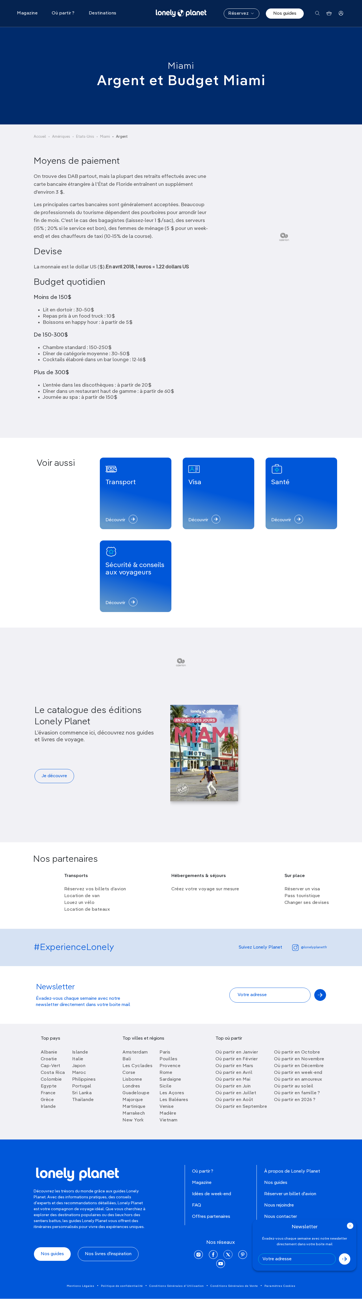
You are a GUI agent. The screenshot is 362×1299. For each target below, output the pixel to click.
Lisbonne (132, 1079)
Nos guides (284, 13)
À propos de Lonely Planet (292, 1171)
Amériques (61, 137)
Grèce (47, 1100)
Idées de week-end (211, 1194)
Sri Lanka (82, 1093)
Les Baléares (174, 1100)
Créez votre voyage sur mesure (205, 889)
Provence (170, 1066)
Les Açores (172, 1093)
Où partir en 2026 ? (295, 1100)
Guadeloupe (135, 1093)
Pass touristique (302, 896)
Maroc (79, 1072)
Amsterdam (135, 1052)
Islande (80, 1052)
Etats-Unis (85, 137)
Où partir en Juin (233, 1086)
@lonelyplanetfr (314, 947)
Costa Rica (53, 1072)
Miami (181, 66)
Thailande (83, 1100)
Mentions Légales (80, 1286)
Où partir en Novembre (299, 1059)
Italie (77, 1059)
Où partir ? (202, 1171)
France (48, 1093)
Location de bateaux (87, 909)
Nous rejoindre (279, 1205)
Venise (167, 1106)
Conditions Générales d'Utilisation (176, 1286)
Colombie (51, 1079)
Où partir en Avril (234, 1072)
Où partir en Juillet (236, 1093)
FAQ (196, 1205)
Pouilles (168, 1059)
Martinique (133, 1106)
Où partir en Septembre (241, 1106)
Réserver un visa (302, 889)
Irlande (48, 1106)
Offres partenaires (211, 1216)
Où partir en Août (234, 1100)
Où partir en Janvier (237, 1052)
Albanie (49, 1052)
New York (133, 1120)
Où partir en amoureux (298, 1079)
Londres (131, 1086)
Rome (166, 1072)
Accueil (40, 137)
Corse (128, 1072)
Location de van (82, 896)
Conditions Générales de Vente (234, 1286)
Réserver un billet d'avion (290, 1194)
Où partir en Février (237, 1059)
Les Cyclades (137, 1066)
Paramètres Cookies (280, 1286)
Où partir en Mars (234, 1066)
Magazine (202, 1182)
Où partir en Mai (233, 1079)
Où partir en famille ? (297, 1093)
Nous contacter (280, 1216)
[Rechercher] (317, 13)
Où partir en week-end (298, 1072)
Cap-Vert (51, 1066)
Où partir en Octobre (297, 1052)
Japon (79, 1066)
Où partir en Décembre (299, 1066)
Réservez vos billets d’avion (95, 889)
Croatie (49, 1059)
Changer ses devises (307, 903)
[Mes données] (341, 13)
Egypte (49, 1086)
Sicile (165, 1086)
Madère (168, 1113)
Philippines (84, 1079)
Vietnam (169, 1120)
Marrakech (133, 1113)
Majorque (132, 1100)
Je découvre (54, 776)
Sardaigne (170, 1079)
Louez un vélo (79, 903)
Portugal (81, 1086)
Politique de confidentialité (122, 1286)
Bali (126, 1059)
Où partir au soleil (293, 1086)
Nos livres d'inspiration (108, 1254)
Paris (165, 1052)
